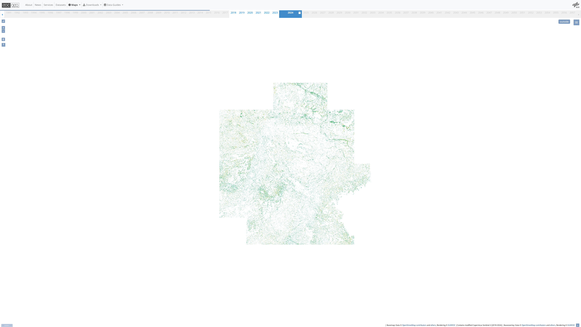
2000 (83, 12)
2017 (225, 12)
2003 (108, 12)
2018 (233, 12)
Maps (74, 5)
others (433, 325)
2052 (530, 12)
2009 (158, 12)
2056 (564, 12)
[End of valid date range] (578, 14)
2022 (266, 12)
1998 (67, 12)
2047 (489, 12)
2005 (125, 12)
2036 (397, 12)
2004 (117, 12)
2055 (555, 12)
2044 (464, 12)
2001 (92, 12)
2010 (167, 12)
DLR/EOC (451, 325)
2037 (406, 12)
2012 (183, 12)
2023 (275, 12)
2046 (481, 12)
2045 (472, 12)
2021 (258, 12)
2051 (522, 12)
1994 (33, 12)
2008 (150, 12)
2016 (217, 12)
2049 (506, 12)
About (28, 5)
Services (48, 5)
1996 (50, 12)
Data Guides (113, 5)
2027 (322, 12)
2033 (372, 12)
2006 (133, 12)
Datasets (61, 5)
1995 (42, 12)
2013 (192, 12)
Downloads (92, 5)
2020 (250, 12)
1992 (17, 12)
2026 (314, 12)
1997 (58, 12)
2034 (381, 12)
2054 (547, 12)
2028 (331, 12)
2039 (422, 12)
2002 (100, 12)
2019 (242, 12)
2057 (572, 12)
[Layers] (576, 22)
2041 (439, 12)
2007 (142, 12)
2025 (306, 12)
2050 (514, 12)
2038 (414, 12)
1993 (25, 12)
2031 (356, 12)
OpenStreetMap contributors (414, 325)
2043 (456, 12)
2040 (431, 12)
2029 (339, 12)
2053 (539, 12)
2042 (447, 12)
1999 (75, 12)
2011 (175, 12)
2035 (389, 12)
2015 (208, 12)
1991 (8, 12)
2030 (347, 12)
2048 (497, 12)
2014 (200, 12)
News (38, 5)
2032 (364, 12)
